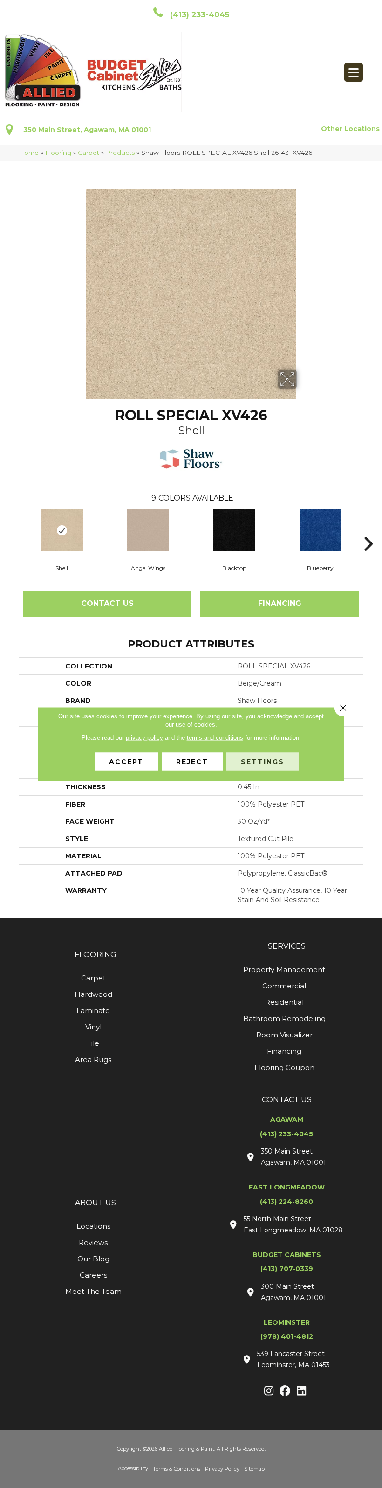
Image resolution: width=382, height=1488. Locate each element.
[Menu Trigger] (353, 72)
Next (368, 530)
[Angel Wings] (148, 530)
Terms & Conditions (176, 1469)
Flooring (58, 152)
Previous (14, 530)
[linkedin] (301, 1391)
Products (120, 152)
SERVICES (287, 946)
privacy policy (144, 737)
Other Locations (350, 129)
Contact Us (107, 603)
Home (29, 152)
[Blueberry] (320, 530)
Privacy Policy (222, 1469)
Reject (192, 762)
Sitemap (254, 1469)
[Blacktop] (234, 530)
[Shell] (62, 530)
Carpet (88, 152)
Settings (262, 762)
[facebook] (285, 1391)
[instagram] (269, 1391)
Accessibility (133, 1468)
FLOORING (95, 954)
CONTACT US (287, 1099)
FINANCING (279, 603)
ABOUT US (95, 1202)
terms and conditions (215, 737)
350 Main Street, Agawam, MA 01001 (87, 129)
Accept (126, 762)
